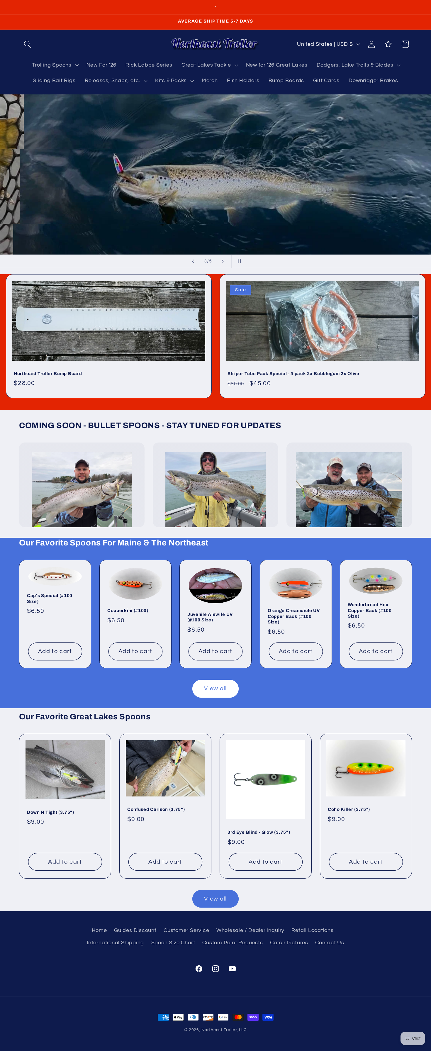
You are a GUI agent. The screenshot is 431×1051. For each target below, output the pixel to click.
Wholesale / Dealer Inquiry (250, 930)
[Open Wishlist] (388, 44)
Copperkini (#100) (127, 610)
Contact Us (329, 942)
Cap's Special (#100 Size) (49, 599)
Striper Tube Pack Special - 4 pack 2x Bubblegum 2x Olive (293, 373)
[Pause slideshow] (237, 261)
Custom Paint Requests (232, 942)
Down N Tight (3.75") (50, 812)
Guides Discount (135, 930)
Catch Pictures (289, 942)
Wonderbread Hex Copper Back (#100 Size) (370, 610)
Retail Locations (312, 930)
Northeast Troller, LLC (224, 1030)
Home (99, 930)
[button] (27, 44)
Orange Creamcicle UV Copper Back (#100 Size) (294, 616)
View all (215, 688)
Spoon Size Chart (173, 942)
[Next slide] (222, 261)
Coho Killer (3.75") (349, 809)
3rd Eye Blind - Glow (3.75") (259, 832)
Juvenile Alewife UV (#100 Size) (210, 617)
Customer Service (186, 930)
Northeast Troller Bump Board (48, 373)
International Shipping (115, 942)
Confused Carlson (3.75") (156, 809)
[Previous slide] (193, 261)
